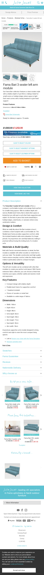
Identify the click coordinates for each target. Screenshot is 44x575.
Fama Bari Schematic (13, 114)
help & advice (29, 180)
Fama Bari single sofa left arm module (12, 405)
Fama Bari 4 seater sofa (12, 439)
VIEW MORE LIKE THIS (22, 194)
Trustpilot (6, 111)
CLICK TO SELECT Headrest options (22, 148)
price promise (10, 180)
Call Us (29, 526)
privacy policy (29, 559)
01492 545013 (22, 546)
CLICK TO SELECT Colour (22, 143)
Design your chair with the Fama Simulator (26, 339)
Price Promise (32, 12)
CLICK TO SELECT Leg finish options (22, 154)
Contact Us (19, 526)
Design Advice (10, 12)
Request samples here (14, 342)
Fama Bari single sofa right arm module (31, 405)
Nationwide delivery (31, 175)
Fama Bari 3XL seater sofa (31, 439)
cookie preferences (16, 564)
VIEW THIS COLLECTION (22, 188)
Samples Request (11, 175)
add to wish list (12, 167)
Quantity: (27, 167)
